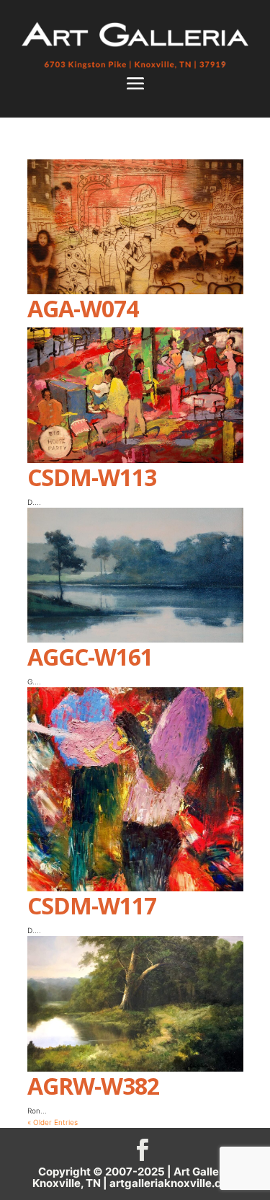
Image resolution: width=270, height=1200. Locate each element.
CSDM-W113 (91, 477)
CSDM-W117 (91, 905)
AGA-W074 (82, 308)
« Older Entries (52, 1122)
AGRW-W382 (93, 1085)
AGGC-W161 (90, 656)
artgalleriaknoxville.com (173, 1183)
